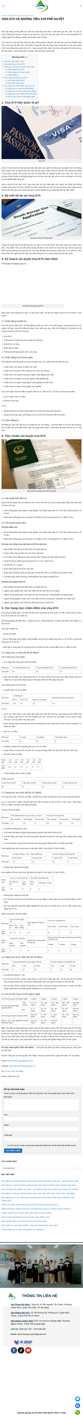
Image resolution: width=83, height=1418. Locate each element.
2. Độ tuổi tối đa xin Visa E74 (14, 64)
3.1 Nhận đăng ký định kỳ (14, 69)
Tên (6, 1115)
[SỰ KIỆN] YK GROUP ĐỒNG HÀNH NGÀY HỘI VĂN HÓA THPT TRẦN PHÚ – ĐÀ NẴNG (38, 1194)
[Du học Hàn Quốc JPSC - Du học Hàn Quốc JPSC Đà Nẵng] (41, 6)
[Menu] (3, 6)
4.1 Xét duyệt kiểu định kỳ (15, 80)
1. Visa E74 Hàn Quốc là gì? (13, 61)
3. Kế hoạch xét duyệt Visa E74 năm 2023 (19, 67)
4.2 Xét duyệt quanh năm (14, 83)
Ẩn (26, 57)
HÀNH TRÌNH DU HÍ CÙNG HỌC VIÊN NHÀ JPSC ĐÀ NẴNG (27, 1213)
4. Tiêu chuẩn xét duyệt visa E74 (15, 78)
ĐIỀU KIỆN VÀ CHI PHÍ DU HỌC (24, 15)
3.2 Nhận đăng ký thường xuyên (17, 72)
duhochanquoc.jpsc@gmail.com (20, 1061)
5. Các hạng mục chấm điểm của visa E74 (19, 86)
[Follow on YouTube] (28, 1350)
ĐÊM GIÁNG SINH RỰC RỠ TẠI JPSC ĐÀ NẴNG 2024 (24, 1221)
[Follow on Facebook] (14, 1350)
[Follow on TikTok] (21, 1350)
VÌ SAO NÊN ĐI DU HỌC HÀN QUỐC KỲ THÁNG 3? (23, 1230)
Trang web (8, 1135)
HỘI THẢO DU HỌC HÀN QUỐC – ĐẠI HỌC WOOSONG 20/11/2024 (30, 1225)
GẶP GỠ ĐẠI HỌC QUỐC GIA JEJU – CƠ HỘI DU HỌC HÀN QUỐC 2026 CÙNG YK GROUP (40, 1189)
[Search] (80, 6)
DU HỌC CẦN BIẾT (7, 15)
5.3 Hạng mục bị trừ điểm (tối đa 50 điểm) (21, 94)
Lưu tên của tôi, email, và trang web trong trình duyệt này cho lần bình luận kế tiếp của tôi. (41, 1145)
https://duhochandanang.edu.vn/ (22, 1066)
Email (6, 1125)
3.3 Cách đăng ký (11, 75)
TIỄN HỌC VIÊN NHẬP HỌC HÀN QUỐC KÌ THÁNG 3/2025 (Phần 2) (30, 1205)
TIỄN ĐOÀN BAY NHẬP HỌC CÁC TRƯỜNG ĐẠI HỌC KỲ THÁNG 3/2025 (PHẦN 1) (36, 1209)
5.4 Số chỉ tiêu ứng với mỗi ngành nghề (20, 97)
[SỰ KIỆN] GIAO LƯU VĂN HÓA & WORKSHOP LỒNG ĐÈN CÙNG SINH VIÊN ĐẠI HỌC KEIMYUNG (38, 1199)
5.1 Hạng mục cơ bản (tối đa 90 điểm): (19, 88)
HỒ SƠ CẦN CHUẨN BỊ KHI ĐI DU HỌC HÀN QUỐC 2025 (25, 1217)
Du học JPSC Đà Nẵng (14, 1071)
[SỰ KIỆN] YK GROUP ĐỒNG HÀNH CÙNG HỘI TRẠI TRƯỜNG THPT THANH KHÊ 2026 (39, 1185)
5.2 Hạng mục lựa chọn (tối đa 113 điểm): (20, 91)
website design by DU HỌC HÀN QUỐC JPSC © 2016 (41, 1413)
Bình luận (8, 1097)
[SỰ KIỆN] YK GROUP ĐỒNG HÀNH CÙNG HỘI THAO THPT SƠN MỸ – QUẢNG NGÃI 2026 (40, 1181)
